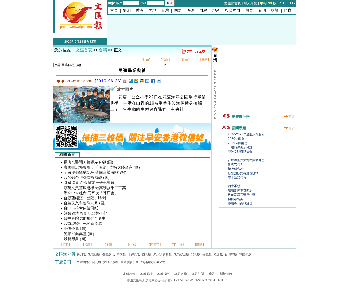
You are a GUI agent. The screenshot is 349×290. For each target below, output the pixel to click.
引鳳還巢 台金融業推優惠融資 (89, 183)
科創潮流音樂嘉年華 (241, 194)
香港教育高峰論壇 (239, 203)
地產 (216, 10)
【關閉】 (205, 60)
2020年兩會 (235, 139)
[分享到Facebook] (153, 81)
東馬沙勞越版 (162, 254)
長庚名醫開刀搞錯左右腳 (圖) (88, 162)
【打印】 (146, 60)
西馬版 (146, 254)
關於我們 (226, 274)
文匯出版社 (111, 262)
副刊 (262, 10)
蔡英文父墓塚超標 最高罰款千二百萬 (95, 188)
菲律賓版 (134, 254)
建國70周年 (235, 164)
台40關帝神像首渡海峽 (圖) (87, 178)
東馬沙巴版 (181, 254)
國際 (178, 10)
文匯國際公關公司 (89, 262)
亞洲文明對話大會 (239, 152)
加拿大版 (119, 254)
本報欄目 (163, 274)
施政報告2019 (237, 169)
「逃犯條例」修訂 (239, 147)
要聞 (127, 10)
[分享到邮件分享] (147, 81)
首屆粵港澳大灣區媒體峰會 (246, 160)
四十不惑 (233, 186)
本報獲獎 (181, 274)
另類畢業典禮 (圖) (79, 234)
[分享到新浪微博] (124, 81)
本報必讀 (146, 274)
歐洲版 (218, 254)
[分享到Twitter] (158, 81)
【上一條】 (131, 245)
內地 (152, 10)
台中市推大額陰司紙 (81, 208)
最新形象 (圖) (75, 239)
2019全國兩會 (237, 143)
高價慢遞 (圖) (75, 229)
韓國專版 (245, 254)
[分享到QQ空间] (136, 81)
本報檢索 (129, 274)
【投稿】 (165, 60)
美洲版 (81, 254)
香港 (139, 10)
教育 (249, 10)
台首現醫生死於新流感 (83, 224)
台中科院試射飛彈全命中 (85, 218)
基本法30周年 (237, 177)
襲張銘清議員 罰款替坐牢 (85, 213)
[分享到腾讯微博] (130, 81)
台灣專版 (231, 254)
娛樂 (275, 10)
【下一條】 (177, 245)
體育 (288, 10)
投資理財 (232, 10)
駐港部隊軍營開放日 (241, 190)
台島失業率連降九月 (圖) (85, 203)
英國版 (207, 254)
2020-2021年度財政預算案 (246, 134)
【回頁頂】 (154, 245)
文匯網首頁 (232, 3)
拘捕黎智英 (235, 199)
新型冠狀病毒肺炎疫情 (243, 173)
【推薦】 (185, 60)
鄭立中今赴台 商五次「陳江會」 (91, 193)
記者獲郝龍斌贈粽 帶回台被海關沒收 (95, 172)
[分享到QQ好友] (141, 81)
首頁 (114, 10)
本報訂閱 (198, 274)
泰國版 (106, 254)
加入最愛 (250, 3)
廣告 (212, 274)
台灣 (165, 10)
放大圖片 (125, 89)
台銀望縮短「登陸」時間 (85, 198)
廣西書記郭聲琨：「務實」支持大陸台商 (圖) (102, 167)
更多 (291, 117)
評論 (190, 10)
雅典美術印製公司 (153, 262)
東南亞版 (94, 254)
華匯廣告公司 (130, 262)
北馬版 (195, 254)
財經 (203, 10)
